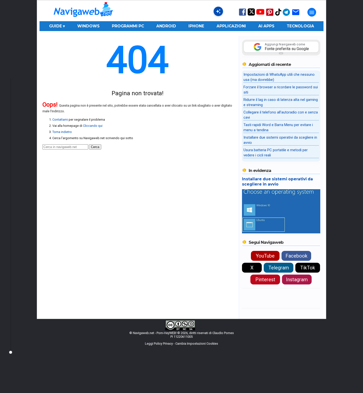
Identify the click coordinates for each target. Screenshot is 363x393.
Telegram (278, 268)
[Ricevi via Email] (295, 15)
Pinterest (265, 279)
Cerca (95, 147)
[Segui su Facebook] (242, 15)
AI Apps (266, 26)
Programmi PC (128, 26)
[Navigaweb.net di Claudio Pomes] (83, 19)
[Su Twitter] (251, 14)
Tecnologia (300, 26)
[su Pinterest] (269, 15)
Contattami (60, 119)
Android (166, 26)
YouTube (265, 256)
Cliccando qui (92, 126)
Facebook (296, 256)
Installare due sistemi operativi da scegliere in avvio (277, 182)
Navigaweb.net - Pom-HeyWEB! (155, 333)
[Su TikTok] (278, 15)
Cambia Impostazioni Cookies (196, 343)
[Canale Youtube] (260, 13)
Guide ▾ (57, 26)
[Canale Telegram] (286, 15)
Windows (88, 26)
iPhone (196, 26)
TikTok (307, 268)
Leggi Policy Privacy (159, 343)
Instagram (297, 279)
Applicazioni (231, 26)
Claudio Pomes (223, 333)
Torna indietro (62, 132)
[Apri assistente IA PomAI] (218, 11)
